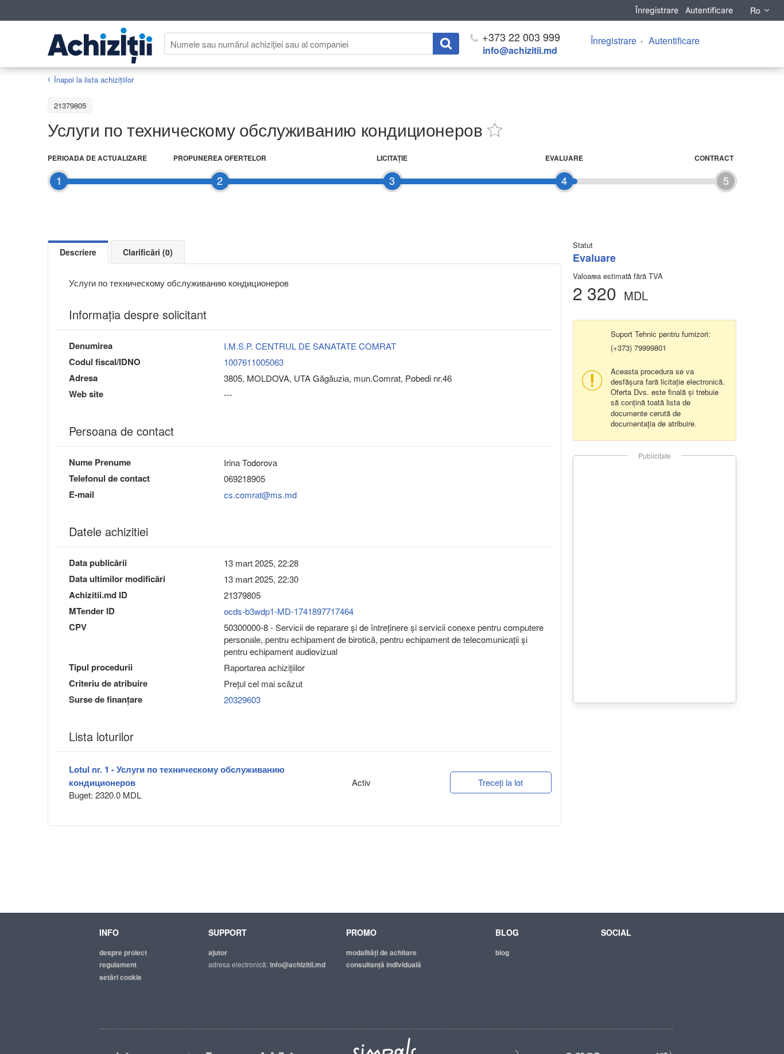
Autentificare (709, 10)
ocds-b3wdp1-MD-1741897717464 (289, 611)
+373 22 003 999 (519, 36)
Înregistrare (656, 10)
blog (502, 952)
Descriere (78, 252)
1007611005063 (254, 362)
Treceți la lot (500, 782)
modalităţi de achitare (381, 952)
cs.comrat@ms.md (260, 495)
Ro (755, 10)
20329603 (242, 699)
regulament (118, 964)
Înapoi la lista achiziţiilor (94, 79)
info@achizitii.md (520, 50)
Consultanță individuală (383, 964)
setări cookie (120, 977)
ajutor (217, 952)
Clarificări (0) (148, 252)
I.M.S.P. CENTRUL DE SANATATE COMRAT (310, 346)
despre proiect (123, 952)
